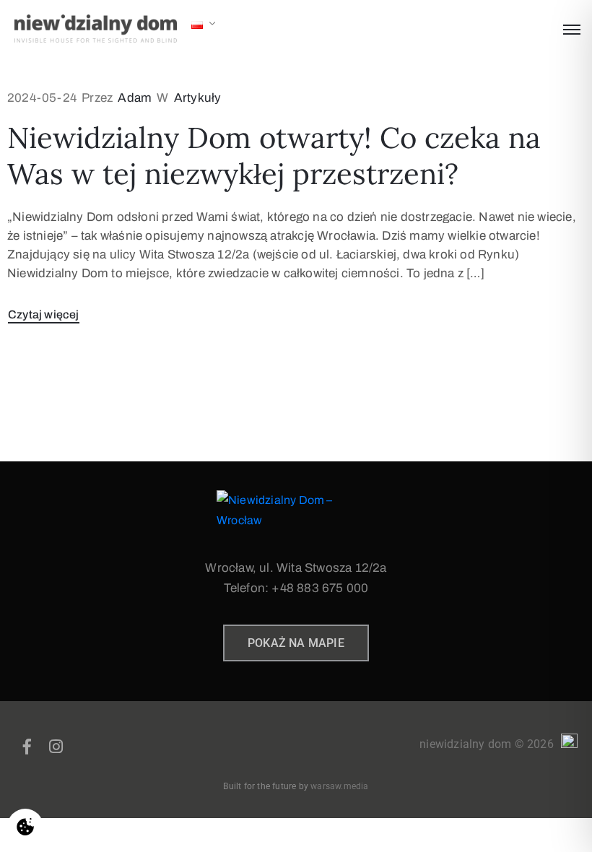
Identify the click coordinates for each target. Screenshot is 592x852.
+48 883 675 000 (319, 588)
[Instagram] (56, 747)
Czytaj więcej (43, 314)
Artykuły (198, 98)
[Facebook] (27, 747)
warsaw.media (339, 786)
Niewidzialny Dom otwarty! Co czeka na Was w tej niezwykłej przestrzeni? (274, 155)
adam (135, 98)
